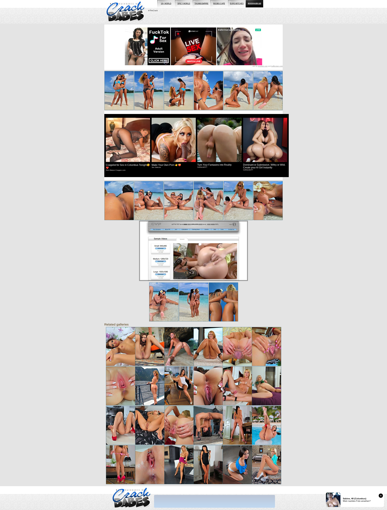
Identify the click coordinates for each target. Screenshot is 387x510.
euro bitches (237, 3)
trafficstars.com (277, 66)
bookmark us (254, 3)
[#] (131, 498)
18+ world (166, 3)
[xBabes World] (125, 12)
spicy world (183, 3)
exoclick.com (263, 66)
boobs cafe (219, 3)
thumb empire (201, 3)
